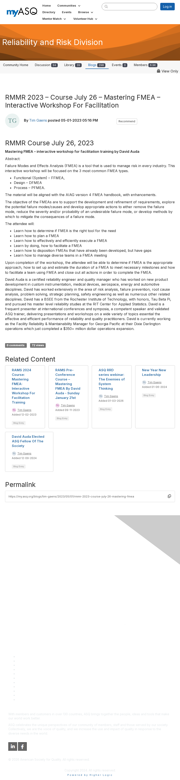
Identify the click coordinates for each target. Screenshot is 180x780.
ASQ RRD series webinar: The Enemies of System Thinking (112, 379)
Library (72, 65)
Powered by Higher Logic (90, 774)
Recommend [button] (127, 121)
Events (119, 65)
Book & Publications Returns (37, 678)
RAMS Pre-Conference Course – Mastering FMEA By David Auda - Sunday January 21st (67, 384)
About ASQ (25, 656)
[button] (69, 5)
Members (145, 65)
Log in (167, 6)
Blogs (96, 65)
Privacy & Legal (28, 661)
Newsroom (25, 699)
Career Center (27, 665)
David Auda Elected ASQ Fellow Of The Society (28, 441)
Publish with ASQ (29, 669)
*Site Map (24, 695)
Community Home (15, 65)
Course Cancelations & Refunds (40, 686)
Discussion (45, 65)
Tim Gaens (38, 120)
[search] (106, 6)
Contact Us (25, 682)
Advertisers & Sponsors (34, 691)
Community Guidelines (33, 674)
